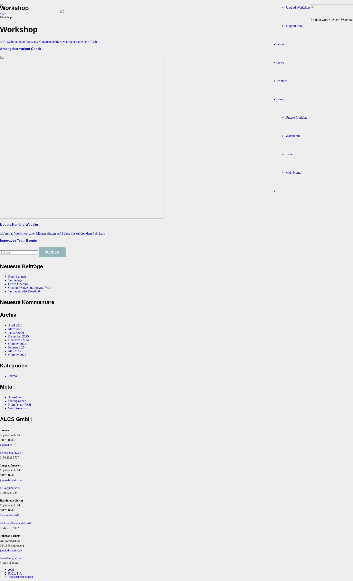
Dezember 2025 (18, 336)
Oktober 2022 (17, 354)
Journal (13, 376)
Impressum (14, 572)
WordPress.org (17, 408)
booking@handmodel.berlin (16, 523)
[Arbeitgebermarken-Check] (48, 41)
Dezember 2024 (18, 340)
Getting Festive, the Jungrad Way (29, 287)
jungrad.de (6, 444)
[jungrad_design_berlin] (164, 126)
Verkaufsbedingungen (20, 576)
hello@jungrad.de (10, 452)
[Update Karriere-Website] (81, 217)
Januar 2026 (16, 332)
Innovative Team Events (18, 240)
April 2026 (15, 325)
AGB (11, 569)
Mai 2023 (14, 351)
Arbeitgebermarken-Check (20, 49)
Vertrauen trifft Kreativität (24, 291)
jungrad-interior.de (11, 480)
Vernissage (15, 280)
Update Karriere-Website (19, 224)
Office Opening (18, 284)
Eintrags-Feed (17, 401)
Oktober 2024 (17, 343)
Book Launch (17, 276)
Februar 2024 (17, 347)
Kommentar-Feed (19, 404)
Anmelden (15, 397)
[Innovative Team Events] (52, 233)
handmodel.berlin (10, 515)
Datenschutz (15, 574)
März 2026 (15, 329)
